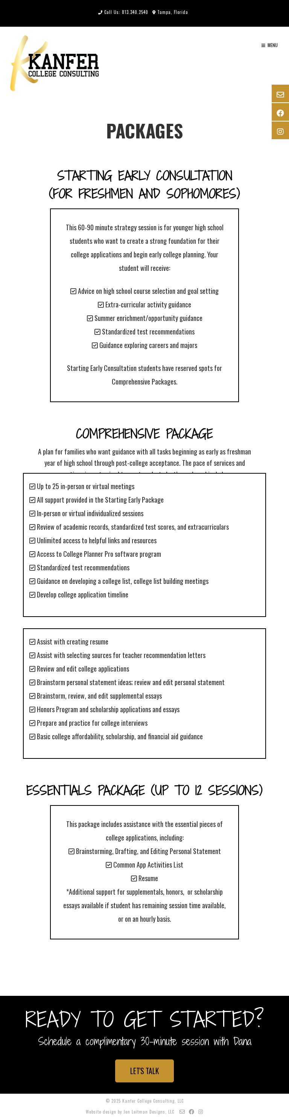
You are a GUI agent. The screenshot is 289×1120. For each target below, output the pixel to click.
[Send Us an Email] (182, 1111)
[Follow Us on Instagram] (200, 1111)
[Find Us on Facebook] (192, 1111)
